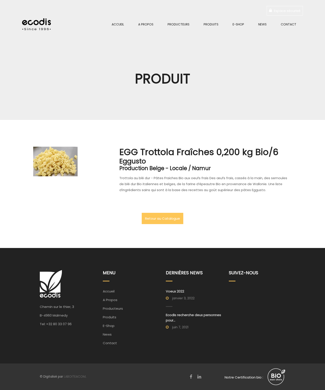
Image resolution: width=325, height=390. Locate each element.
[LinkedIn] (199, 377)
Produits (211, 24)
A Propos (145, 24)
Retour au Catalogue (162, 218)
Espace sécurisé (286, 10)
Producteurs (178, 24)
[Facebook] (191, 377)
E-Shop (238, 24)
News (262, 24)
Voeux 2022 (175, 291)
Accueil (118, 24)
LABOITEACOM (75, 376)
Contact (288, 24)
